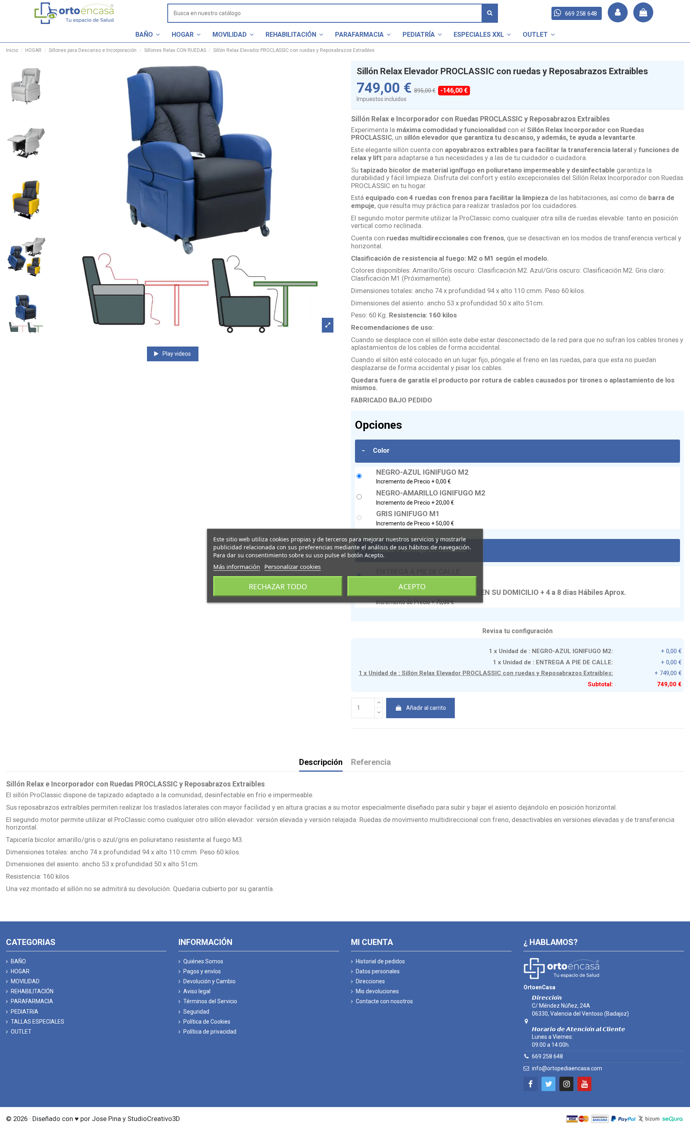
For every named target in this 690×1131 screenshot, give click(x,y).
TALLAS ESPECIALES (37, 1021)
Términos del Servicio (210, 1001)
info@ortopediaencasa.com (567, 1068)
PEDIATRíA (24, 1011)
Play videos (176, 354)
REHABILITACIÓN (32, 991)
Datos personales (378, 971)
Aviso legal (196, 991)
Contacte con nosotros (384, 1001)
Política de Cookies (206, 1021)
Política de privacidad (209, 1031)
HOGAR (20, 971)
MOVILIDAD (25, 981)
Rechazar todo (278, 586)
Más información (236, 566)
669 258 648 (547, 1056)
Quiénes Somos (203, 961)
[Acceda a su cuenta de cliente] (618, 12)
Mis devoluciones (377, 991)
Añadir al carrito (426, 708)
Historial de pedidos (380, 961)
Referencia (371, 763)
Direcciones (370, 981)
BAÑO (18, 961)
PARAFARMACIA (32, 1001)
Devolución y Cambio (209, 981)
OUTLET (21, 1031)
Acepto (412, 586)
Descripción (321, 763)
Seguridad (196, 1011)
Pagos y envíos (202, 971)
